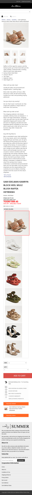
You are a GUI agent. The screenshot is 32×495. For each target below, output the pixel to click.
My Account (4, 480)
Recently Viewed (11, 403)
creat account (26, 1)
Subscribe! (21, 460)
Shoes (8, 19)
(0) (7, 16)
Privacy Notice (5, 477)
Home (3, 19)
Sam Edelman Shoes (16, 432)
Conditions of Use (6, 472)
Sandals (14, 19)
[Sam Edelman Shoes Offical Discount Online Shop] (16, 6)
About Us (4, 469)
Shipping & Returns (6, 475)
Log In (18, 1)
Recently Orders (11, 415)
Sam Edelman (5, 483)
